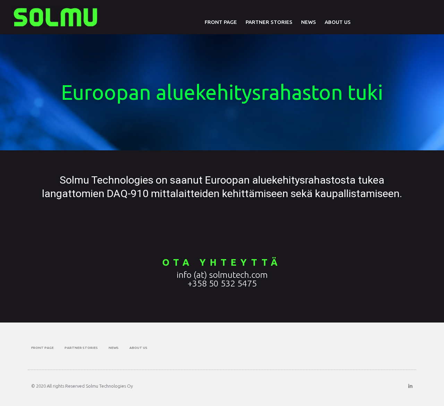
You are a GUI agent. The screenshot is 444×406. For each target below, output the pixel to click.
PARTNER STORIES (269, 22)
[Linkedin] (410, 386)
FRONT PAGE (221, 22)
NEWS (308, 22)
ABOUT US (338, 22)
